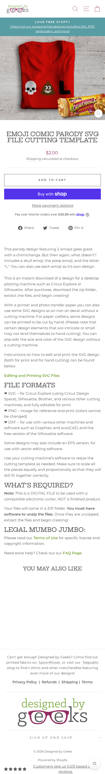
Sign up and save (51, 737)
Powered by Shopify (52, 760)
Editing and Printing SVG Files (32, 375)
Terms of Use (45, 538)
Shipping (33, 159)
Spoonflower (49, 662)
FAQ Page (72, 553)
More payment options (52, 205)
